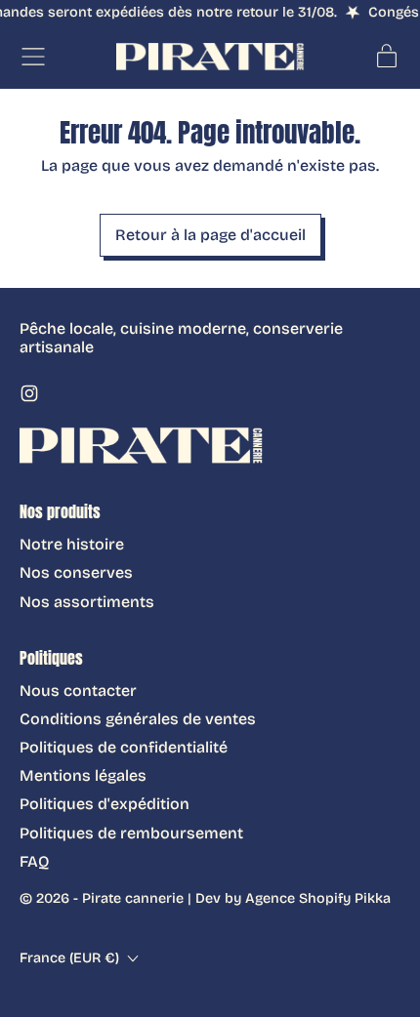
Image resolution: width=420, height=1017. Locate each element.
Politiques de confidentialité (124, 747)
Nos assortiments (87, 601)
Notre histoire (72, 544)
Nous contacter (78, 690)
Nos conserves (76, 572)
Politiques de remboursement (131, 833)
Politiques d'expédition (104, 803)
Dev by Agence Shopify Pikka (293, 898)
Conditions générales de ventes (138, 719)
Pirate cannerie (133, 898)
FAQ (34, 861)
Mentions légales (83, 775)
